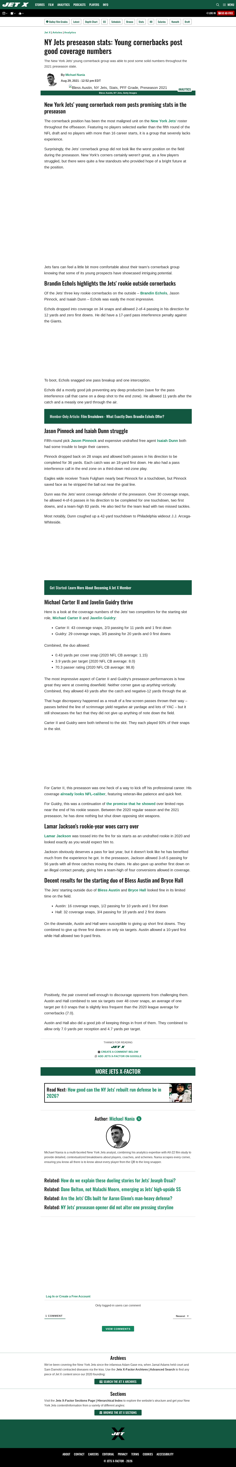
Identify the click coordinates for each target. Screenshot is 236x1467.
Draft (187, 22)
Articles (57, 32)
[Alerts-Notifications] (12, 13)
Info (105, 4)
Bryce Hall (137, 890)
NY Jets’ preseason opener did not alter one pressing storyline (117, 1207)
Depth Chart (91, 22)
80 (151, 22)
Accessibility (165, 1454)
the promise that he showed (130, 804)
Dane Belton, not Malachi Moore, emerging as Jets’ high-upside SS (121, 1189)
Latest (76, 22)
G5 (104, 22)
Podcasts (79, 4)
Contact (79, 1454)
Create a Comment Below (119, 1051)
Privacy (123, 1454)
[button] (228, 4)
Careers (93, 1454)
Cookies (148, 1454)
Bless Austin (109, 890)
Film (51, 4)
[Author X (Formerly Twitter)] (138, 1118)
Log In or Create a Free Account (67, 1296)
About (66, 1454)
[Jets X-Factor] (16, 4)
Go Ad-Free (227, 13)
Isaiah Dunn (167, 441)
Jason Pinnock (84, 441)
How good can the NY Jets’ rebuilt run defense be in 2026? (104, 1092)
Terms (135, 1454)
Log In (212, 13)
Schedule (116, 22)
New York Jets (163, 121)
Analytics (63, 4)
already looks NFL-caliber (82, 794)
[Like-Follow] (21, 13)
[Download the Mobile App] (4, 13)
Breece (129, 22)
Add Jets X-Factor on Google (119, 1056)
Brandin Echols (153, 293)
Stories (40, 4)
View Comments (118, 1328)
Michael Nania (75, 74)
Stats (141, 22)
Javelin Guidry (102, 618)
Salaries (162, 22)
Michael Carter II (67, 618)
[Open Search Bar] (217, 4)
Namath (175, 22)
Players (94, 4)
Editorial (108, 1454)
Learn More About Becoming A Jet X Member (99, 587)
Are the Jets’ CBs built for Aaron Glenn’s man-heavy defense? (116, 1198)
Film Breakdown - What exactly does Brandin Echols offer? (122, 416)
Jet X (47, 32)
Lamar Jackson (57, 836)
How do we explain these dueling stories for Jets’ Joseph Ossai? (118, 1180)
